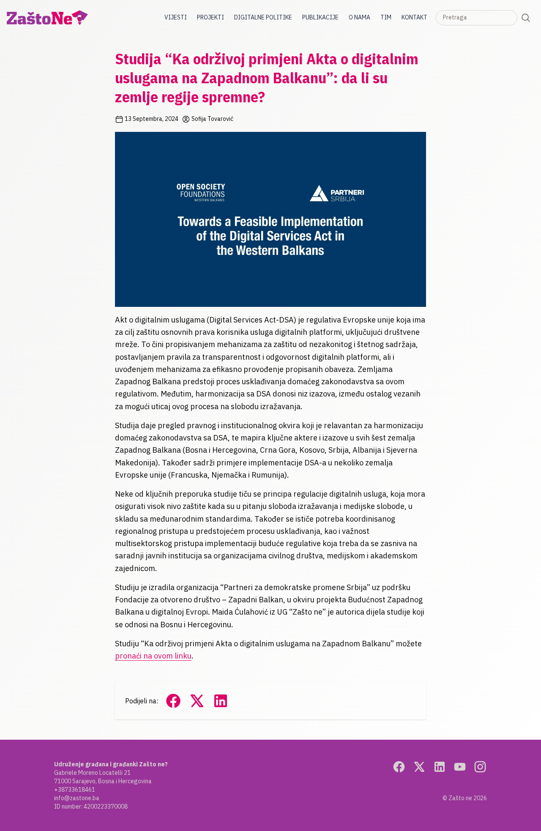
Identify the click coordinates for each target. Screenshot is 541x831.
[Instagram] (480, 767)
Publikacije (320, 17)
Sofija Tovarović (211, 119)
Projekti (210, 17)
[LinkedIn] (439, 767)
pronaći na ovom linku (153, 656)
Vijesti (175, 17)
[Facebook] (399, 767)
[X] (419, 767)
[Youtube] (460, 767)
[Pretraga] (526, 17)
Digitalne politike (263, 17)
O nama (359, 17)
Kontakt (414, 17)
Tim (385, 17)
